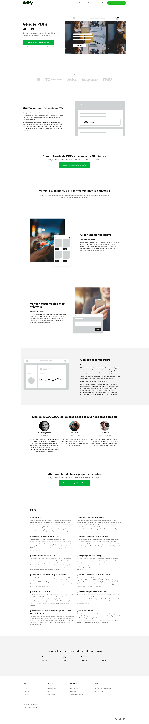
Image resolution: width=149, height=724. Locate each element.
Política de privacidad (30, 707)
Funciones (82, 3)
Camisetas (84, 657)
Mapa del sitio (51, 694)
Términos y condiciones (31, 704)
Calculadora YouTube (76, 694)
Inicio (25, 688)
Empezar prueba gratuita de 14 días (38, 42)
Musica (104, 661)
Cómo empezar (75, 688)
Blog (48, 691)
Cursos (104, 657)
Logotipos (64, 657)
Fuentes (64, 661)
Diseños (44, 661)
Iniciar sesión (100, 3)
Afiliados (73, 691)
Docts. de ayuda (98, 691)
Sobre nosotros (51, 688)
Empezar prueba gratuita (116, 3)
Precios (90, 3)
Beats (44, 657)
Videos (84, 661)
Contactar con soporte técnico (103, 688)
